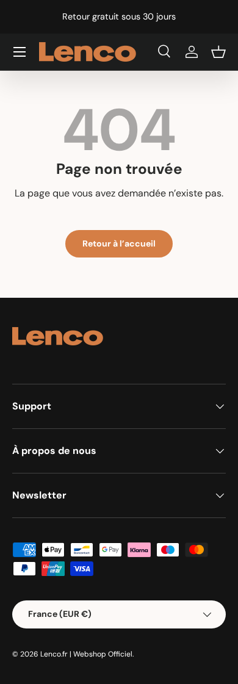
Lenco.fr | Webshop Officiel (86, 654)
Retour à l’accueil (119, 243)
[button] (218, 51)
